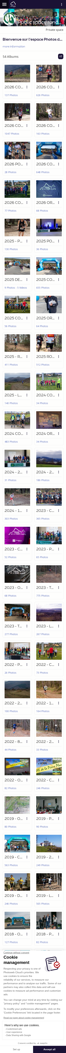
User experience (14, 1032)
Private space (54, 30)
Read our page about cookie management (24, 1018)
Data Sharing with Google (18, 1035)
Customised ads (14, 1029)
